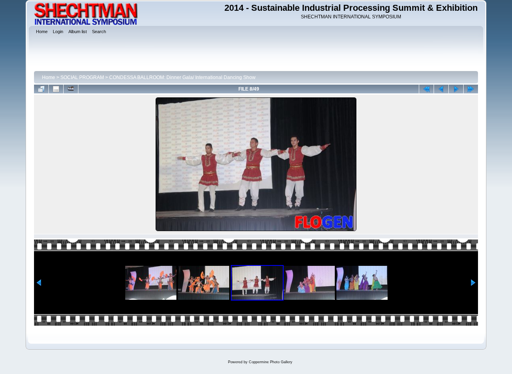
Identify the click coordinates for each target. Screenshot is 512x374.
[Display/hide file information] (56, 89)
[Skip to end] (471, 89)
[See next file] (456, 89)
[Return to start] (426, 89)
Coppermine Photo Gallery (270, 362)
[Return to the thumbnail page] (41, 89)
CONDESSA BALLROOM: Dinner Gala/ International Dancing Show (182, 77)
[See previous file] (441, 89)
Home (48, 77)
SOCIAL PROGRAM (82, 77)
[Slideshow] (71, 89)
